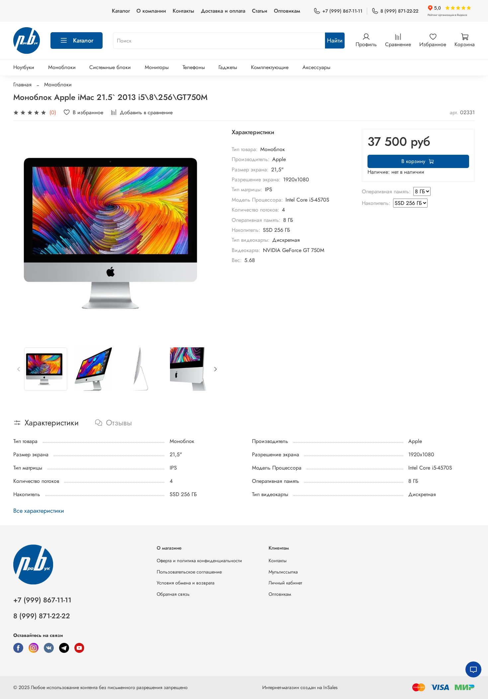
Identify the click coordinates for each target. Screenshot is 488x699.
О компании (151, 11)
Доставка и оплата (223, 11)
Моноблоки (62, 67)
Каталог (121, 11)
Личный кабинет (285, 582)
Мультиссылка (283, 571)
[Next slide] (210, 233)
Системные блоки (110, 67)
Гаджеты (227, 67)
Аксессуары (316, 67)
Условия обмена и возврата (185, 582)
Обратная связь (173, 594)
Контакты (183, 11)
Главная (22, 84)
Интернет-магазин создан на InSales (300, 687)
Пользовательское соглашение (189, 571)
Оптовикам (287, 11)
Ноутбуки (23, 67)
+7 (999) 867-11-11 (342, 11)
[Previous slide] (24, 233)
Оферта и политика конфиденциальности (199, 560)
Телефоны (194, 67)
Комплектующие (269, 67)
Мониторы (157, 67)
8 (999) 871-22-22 (399, 11)
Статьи (259, 11)
